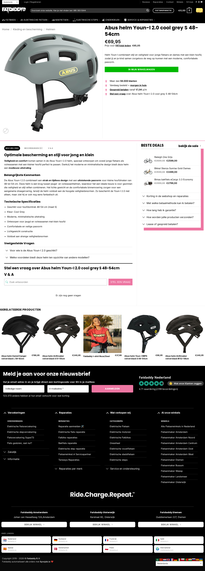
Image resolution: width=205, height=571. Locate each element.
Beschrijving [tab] (12, 148)
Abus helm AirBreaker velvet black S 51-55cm (53, 357)
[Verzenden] (147, 10)
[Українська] (201, 559)
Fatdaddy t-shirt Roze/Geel (96, 356)
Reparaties (158, 2)
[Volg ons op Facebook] (196, 2)
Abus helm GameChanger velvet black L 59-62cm (13, 357)
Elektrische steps (87, 19)
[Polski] (183, 559)
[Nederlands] (165, 559)
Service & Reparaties (140, 19)
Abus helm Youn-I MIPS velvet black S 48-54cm (136, 357)
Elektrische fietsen (35, 19)
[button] (185, 10)
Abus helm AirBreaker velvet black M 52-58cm (177, 357)
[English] (168, 559)
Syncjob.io (45, 561)
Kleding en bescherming (27, 29)
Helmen (50, 29)
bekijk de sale (188, 146)
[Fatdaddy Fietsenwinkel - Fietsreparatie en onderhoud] (14, 10)
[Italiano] (179, 559)
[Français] (172, 559)
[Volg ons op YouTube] (201, 2)
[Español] (197, 559)
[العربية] (157, 559)
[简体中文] (161, 559)
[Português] (186, 559)
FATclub (189, 2)
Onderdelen (112, 19)
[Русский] (194, 559)
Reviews (146, 2)
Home (5, 29)
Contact (169, 2)
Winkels (180, 2)
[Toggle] (7, 251)
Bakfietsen (61, 19)
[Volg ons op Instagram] (199, 2)
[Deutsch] (176, 559)
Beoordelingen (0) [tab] (33, 148)
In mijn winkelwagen (141, 69)
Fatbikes (11, 19)
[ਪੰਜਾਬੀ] (190, 559)
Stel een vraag (120, 282)
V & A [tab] (50, 148)
